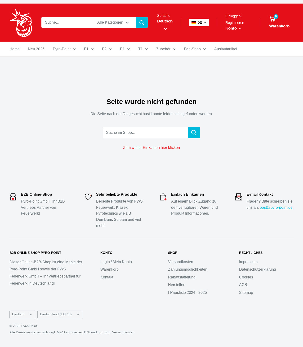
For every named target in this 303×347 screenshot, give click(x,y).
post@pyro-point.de (276, 207)
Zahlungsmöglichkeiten (187, 269)
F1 (86, 49)
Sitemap (246, 293)
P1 (122, 49)
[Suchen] (142, 22)
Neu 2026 (36, 49)
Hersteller (176, 285)
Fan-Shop (192, 49)
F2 (104, 49)
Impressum (248, 262)
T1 (140, 49)
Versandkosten (180, 262)
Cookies (246, 277)
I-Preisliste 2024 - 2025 (187, 293)
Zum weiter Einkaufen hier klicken (151, 148)
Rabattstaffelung (182, 277)
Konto (231, 28)
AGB (243, 285)
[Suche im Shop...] (194, 132)
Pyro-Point (62, 49)
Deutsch (18, 314)
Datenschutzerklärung (257, 269)
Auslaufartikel (225, 49)
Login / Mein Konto (116, 262)
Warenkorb (109, 269)
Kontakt (106, 277)
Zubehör (163, 49)
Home (14, 49)
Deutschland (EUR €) (56, 314)
